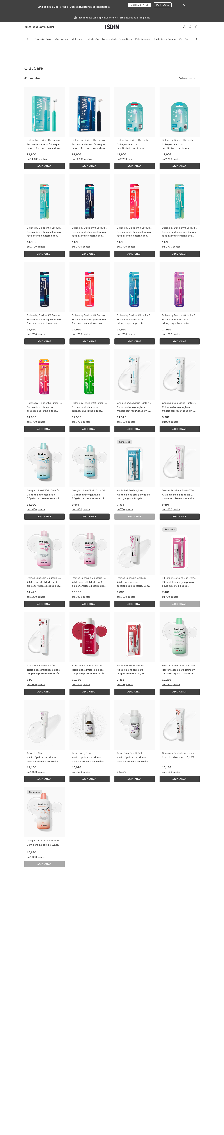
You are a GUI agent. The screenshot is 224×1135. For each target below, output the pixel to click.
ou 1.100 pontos (126, 421)
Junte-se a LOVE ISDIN (39, 27)
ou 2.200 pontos (126, 158)
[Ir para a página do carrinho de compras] (197, 27)
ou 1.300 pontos (36, 596)
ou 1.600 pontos (81, 771)
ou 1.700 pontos (36, 246)
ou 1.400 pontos (36, 509)
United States (140, 5)
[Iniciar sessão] (184, 27)
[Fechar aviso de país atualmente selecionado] (183, 4)
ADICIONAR (48, 167)
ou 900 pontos (170, 421)
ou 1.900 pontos (171, 684)
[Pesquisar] (190, 27)
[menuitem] (43, 39)
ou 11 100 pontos (37, 158)
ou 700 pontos (125, 509)
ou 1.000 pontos (81, 509)
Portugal (162, 5)
